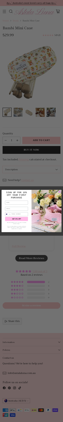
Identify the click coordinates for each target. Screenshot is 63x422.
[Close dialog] (59, 191)
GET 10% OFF (16, 219)
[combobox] (8, 214)
